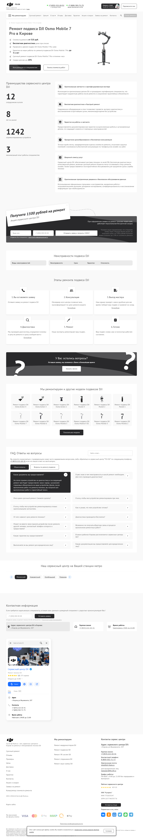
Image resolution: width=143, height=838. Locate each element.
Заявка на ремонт (101, 16)
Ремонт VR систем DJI (62, 754)
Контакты (113, 16)
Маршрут (16, 684)
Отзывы (60, 16)
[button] (11, 577)
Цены (45, 16)
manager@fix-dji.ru (108, 771)
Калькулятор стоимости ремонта (19, 790)
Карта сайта (11, 804)
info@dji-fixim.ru (108, 765)
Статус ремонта (130, 15)
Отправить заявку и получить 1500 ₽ (76, 233)
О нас (52, 16)
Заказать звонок (71, 369)
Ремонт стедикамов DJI (63, 759)
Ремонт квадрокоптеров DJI (65, 745)
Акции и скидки (87, 16)
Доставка (68, 16)
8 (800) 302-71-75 (108, 759)
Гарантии (76, 16)
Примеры (10, 759)
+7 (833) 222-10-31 (56, 5)
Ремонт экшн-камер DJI (63, 764)
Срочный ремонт (35, 16)
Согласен (109, 831)
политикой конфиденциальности (38, 237)
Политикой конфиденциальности (52, 620)
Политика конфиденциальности (71, 824)
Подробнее (71, 308)
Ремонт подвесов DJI (62, 750)
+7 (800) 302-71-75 (76, 5)
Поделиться (103, 815)
